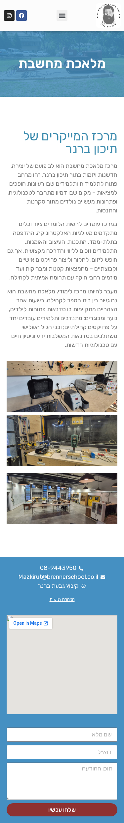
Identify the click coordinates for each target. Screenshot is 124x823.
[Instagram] (9, 15)
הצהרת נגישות (62, 599)
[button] (62, 15)
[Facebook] (21, 15)
